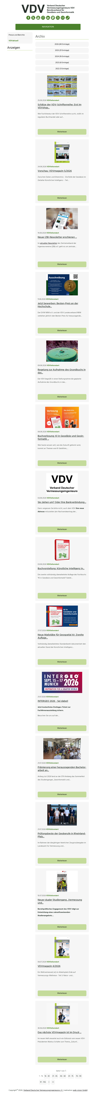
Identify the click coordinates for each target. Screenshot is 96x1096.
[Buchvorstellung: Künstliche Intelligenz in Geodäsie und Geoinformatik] (62, 549)
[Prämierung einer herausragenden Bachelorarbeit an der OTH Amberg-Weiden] (62, 748)
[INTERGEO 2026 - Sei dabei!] (62, 682)
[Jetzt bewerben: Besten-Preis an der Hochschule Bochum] (62, 284)
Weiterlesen (62, 131)
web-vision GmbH (80, 1090)
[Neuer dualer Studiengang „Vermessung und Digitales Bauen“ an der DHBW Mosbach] (62, 881)
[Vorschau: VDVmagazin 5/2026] (62, 152)
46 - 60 (63, 1076)
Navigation (48, 27)
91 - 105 (43, 1082)
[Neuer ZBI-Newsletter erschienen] (62, 218)
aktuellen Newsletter (48, 243)
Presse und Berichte (17, 35)
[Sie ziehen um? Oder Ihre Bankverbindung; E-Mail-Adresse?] (62, 483)
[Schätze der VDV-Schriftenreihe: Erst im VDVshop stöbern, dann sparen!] (62, 86)
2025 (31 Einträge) (62, 50)
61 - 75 (70, 1076)
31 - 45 (54, 1076)
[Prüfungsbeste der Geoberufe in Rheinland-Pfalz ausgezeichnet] (62, 815)
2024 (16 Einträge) (62, 56)
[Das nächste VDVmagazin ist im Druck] (62, 1013)
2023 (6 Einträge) (62, 62)
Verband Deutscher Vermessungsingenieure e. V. (43, 1090)
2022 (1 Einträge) (62, 68)
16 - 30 (47, 1076)
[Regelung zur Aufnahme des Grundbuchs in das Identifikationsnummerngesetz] (62, 351)
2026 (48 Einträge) (62, 44)
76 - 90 (78, 1076)
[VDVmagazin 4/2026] (62, 947)
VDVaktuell (13, 40)
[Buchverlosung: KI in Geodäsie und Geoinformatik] (62, 417)
